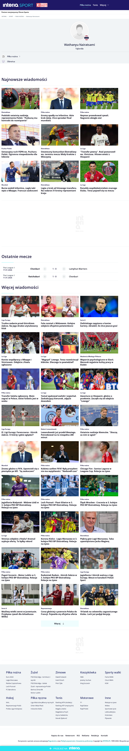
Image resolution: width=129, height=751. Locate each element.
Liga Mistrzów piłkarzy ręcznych (42, 702)
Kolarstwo (108, 715)
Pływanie (108, 718)
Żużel (34, 672)
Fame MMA (109, 677)
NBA (82, 677)
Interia (4, 16)
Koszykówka (88, 672)
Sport (11, 16)
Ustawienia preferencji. (84, 741)
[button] (85, 5)
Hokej (10, 698)
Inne (108, 698)
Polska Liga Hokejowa (14, 709)
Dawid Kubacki (61, 677)
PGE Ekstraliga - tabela (39, 683)
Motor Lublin (35, 693)
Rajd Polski (84, 709)
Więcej (57, 623)
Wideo (107, 705)
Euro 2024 (9, 677)
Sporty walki (113, 672)
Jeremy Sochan (85, 680)
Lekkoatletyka (110, 712)
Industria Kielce (36, 709)
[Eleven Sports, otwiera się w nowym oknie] (41, 5)
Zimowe (61, 672)
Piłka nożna (19, 16)
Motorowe (86, 698)
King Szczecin (85, 683)
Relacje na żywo (110, 702)
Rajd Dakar (84, 705)
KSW (106, 683)
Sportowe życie (110, 709)
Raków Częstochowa (13, 683)
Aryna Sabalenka (62, 715)
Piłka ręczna (38, 698)
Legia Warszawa (12, 680)
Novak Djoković (61, 718)
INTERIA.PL (107, 741)
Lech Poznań (10, 686)
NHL (7, 702)
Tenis (59, 698)
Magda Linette (61, 709)
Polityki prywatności (68, 741)
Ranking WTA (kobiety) (64, 702)
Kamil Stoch (60, 680)
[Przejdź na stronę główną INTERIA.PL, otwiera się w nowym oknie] (11, 5)
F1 (81, 702)
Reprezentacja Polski (13, 705)
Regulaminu (52, 741)
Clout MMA (109, 680)
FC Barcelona (10, 689)
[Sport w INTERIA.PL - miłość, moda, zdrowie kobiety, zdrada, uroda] (26, 5)
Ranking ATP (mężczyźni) (65, 705)
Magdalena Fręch (62, 712)
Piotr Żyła (59, 683)
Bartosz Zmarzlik (37, 689)
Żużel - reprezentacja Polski (40, 686)
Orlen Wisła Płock (37, 705)
